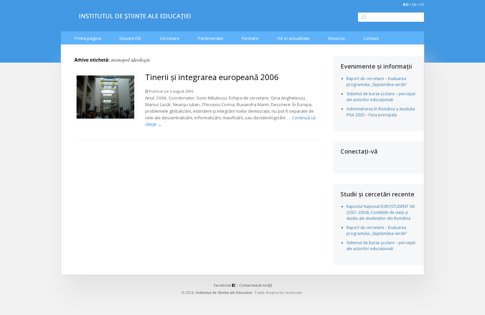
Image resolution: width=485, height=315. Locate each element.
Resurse (336, 38)
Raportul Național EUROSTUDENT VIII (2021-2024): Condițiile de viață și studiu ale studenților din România (380, 212)
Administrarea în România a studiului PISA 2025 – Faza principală (380, 112)
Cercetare (169, 38)
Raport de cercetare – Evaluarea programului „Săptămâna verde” (376, 81)
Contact (371, 38)
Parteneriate (210, 38)
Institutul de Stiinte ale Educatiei (224, 292)
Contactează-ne (253, 285)
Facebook (223, 285)
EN (414, 4)
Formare (250, 38)
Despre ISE (130, 38)
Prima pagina (88, 38)
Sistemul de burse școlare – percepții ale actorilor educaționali (380, 96)
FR (422, 4)
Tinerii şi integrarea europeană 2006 (212, 77)
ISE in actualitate (293, 38)
